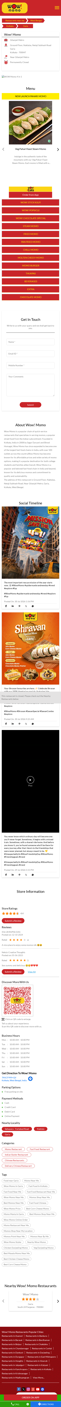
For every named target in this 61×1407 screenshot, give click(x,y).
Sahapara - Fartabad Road (17, 1129)
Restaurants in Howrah (37, 1361)
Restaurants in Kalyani (38, 1365)
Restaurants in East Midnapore (42, 1356)
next (57, 149)
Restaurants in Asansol (12, 1336)
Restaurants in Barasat (12, 1340)
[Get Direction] (30, 1080)
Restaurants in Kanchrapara (14, 1369)
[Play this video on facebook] (30, 781)
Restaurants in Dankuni (12, 1352)
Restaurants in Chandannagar (15, 1348)
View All (32, 972)
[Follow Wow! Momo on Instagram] (28, 1389)
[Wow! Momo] (15, 8)
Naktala (40, 1129)
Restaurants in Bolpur (12, 1344)
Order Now (30, 189)
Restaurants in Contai (42, 1348)
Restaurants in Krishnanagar (15, 1373)
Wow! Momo (30, 1294)
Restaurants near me (14, 20)
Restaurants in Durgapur (13, 1356)
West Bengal (36, 20)
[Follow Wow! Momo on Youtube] (37, 1389)
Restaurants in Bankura (36, 1336)
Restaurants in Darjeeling (38, 1352)
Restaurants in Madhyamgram (15, 1377)
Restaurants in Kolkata (40, 1369)
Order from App (30, 194)
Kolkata (9, 26)
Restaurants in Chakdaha (36, 1344)
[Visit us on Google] (32, 1389)
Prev (3, 149)
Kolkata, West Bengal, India (14, 1080)
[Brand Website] (42, 1389)
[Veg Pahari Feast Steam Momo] (30, 122)
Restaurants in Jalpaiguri (13, 1365)
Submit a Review (13, 920)
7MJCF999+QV (9, 1077)
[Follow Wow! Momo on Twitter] (23, 1389)
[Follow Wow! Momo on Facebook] (18, 1389)
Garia (7, 1134)
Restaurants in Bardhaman (37, 1340)
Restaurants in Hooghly (12, 1361)
